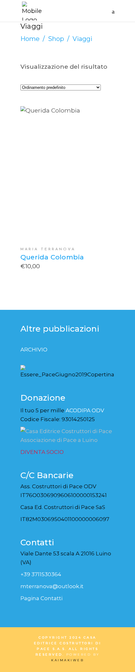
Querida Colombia (52, 257)
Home (30, 39)
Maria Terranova (47, 249)
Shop (56, 39)
